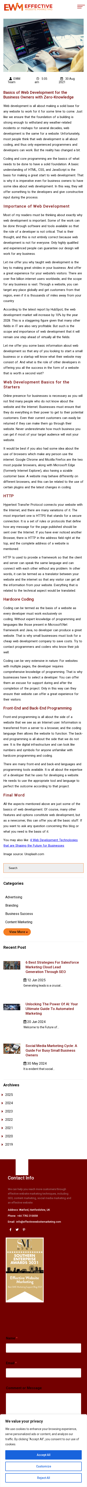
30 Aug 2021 (67, 80)
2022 (9, 1120)
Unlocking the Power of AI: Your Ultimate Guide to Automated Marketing (52, 1009)
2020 (9, 1136)
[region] (43, 1450)
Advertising (13, 897)
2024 (9, 1103)
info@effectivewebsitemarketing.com (38, 1221)
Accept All (43, 1455)
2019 (9, 1144)
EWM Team (14, 80)
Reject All (43, 1478)
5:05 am (41, 80)
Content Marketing (18, 922)
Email (11, 1363)
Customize (43, 1466)
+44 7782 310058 (27, 1215)
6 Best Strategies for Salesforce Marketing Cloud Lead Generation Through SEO (52, 967)
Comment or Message (24, 1388)
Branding (11, 905)
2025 (9, 1095)
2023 (9, 1111)
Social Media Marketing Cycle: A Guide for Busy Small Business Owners (51, 1050)
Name (12, 1338)
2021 (9, 1128)
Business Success (19, 914)
